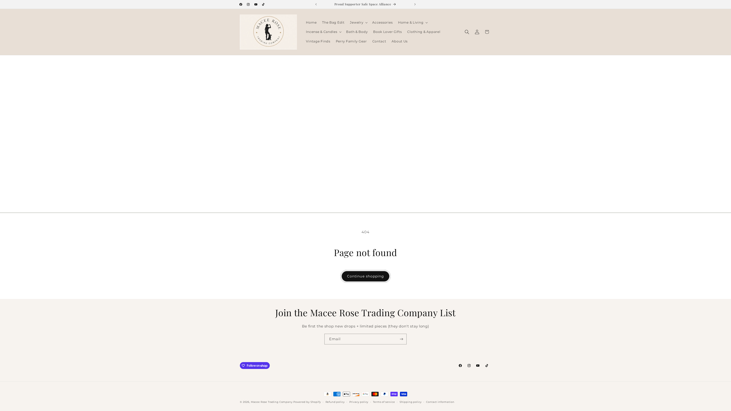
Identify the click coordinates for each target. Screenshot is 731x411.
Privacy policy (359, 401)
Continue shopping (365, 276)
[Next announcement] (415, 4)
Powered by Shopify (307, 401)
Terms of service (384, 401)
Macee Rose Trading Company (272, 401)
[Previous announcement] (316, 4)
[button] (358, 22)
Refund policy (335, 401)
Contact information (440, 401)
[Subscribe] (401, 339)
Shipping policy (411, 401)
